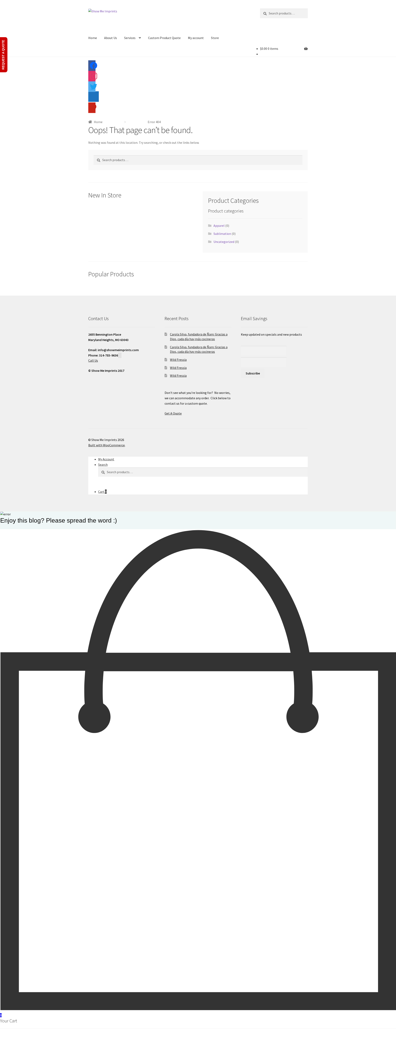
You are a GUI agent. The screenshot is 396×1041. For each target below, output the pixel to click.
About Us (110, 38)
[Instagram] (91, 78)
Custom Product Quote (164, 38)
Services (130, 38)
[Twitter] (91, 88)
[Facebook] (91, 67)
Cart (102, 492)
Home (92, 38)
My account (196, 38)
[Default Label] (93, 98)
